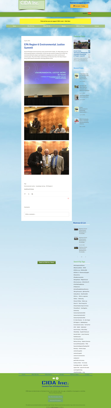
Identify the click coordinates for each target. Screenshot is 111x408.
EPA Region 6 (49, 186)
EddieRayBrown (84, 322)
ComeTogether (84, 308)
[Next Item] (87, 44)
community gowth (78, 353)
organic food (76, 367)
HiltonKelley (76, 332)
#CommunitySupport (84, 272)
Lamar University (85, 334)
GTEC (75, 327)
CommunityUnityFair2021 (79, 317)
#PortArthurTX (85, 282)
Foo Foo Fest (87, 324)
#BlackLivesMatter (78, 267)
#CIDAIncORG (84, 270)
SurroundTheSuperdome (79, 343)
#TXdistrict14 (77, 286)
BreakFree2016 (84, 294)
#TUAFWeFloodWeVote (79, 284)
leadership (85, 365)
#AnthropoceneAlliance (79, 265)
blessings (76, 348)
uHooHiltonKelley (78, 372)
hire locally (84, 362)
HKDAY (78, 327)
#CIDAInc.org (77, 270)
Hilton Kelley (84, 329)
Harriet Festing (77, 329)
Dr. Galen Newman (78, 320)
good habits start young (79, 360)
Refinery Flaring (77, 341)
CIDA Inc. (76, 296)
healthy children (77, 362)
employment (76, 358)
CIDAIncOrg (81, 298)
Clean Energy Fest (83, 303)
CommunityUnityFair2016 (79, 313)
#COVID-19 (76, 272)
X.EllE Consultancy (55, 407)
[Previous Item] (76, 44)
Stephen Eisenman (86, 341)
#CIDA (84, 267)
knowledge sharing (40, 186)
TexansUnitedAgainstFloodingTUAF (81, 346)
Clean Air (76, 303)
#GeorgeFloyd (77, 279)
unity (83, 372)
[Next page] (85, 256)
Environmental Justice (29, 186)
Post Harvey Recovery (78, 339)
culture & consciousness (79, 355)
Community (76, 310)
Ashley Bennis (77, 294)
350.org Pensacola (78, 291)
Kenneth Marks (77, 334)
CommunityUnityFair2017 (79, 315)
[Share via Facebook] (25, 194)
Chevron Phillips (77, 301)
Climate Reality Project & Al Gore (81, 305)
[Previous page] (77, 256)
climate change (82, 348)
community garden (78, 351)
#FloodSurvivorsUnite (78, 277)
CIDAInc (75, 298)
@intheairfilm (86, 291)
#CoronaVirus (77, 275)
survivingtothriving (78, 370)
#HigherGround (84, 279)
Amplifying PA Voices (29, 189)
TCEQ (86, 343)
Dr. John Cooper (86, 320)
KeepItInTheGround (84, 332)
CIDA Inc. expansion (83, 296)
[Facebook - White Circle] (57, 378)
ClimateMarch (77, 308)
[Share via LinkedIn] (32, 194)
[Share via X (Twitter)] (28, 194)
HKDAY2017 (83, 327)
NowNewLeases (77, 336)
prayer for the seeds (84, 367)
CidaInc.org (84, 301)
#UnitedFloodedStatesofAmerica (81, 289)
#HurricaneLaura (77, 282)
